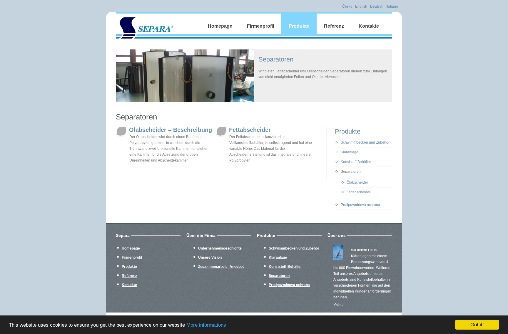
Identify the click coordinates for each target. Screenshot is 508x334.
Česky (347, 6)
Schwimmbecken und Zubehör (365, 142)
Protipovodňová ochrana (360, 205)
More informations (206, 325)
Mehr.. (338, 305)
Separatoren (351, 172)
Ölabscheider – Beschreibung (170, 130)
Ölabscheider (357, 182)
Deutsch (376, 6)
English (361, 6)
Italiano (392, 6)
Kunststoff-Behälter (356, 162)
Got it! (477, 325)
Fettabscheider (250, 130)
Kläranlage (349, 152)
